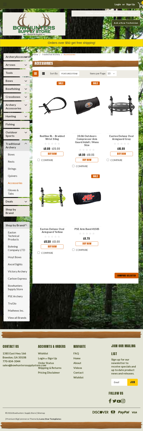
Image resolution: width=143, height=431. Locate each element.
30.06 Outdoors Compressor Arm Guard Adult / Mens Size (87, 141)
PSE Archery (15, 296)
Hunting (11, 116)
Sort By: (54, 73)
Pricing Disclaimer (49, 372)
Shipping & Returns (49, 367)
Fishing (10, 124)
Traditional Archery (13, 145)
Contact (78, 372)
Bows (9, 80)
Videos (77, 367)
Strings (12, 168)
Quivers (12, 175)
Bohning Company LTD (16, 248)
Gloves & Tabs (13, 191)
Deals (9, 201)
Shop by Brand (11, 211)
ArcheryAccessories (16, 56)
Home (35, 54)
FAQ (76, 353)
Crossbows (13, 96)
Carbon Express (17, 278)
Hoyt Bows (14, 257)
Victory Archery (17, 271)
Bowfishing (13, 88)
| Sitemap (40, 413)
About (77, 363)
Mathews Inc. (16, 310)
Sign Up (130, 4)
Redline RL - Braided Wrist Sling (52, 138)
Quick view (52, 105)
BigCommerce (22, 419)
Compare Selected (126, 275)
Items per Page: (98, 73)
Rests (11, 161)
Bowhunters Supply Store (15, 287)
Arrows (10, 64)
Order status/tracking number (105, 13)
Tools (9, 72)
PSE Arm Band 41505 (86, 229)
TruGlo (12, 303)
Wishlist (133, 13)
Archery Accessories (13, 106)
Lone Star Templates (50, 419)
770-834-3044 (11, 361)
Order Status (46, 363)
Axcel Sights (15, 264)
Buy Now (52, 154)
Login (118, 4)
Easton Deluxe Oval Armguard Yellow (52, 231)
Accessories (15, 183)
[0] (137, 5)
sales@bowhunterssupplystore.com (24, 365)
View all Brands (17, 317)
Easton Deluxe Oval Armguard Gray (121, 138)
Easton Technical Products (13, 236)
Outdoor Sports (11, 134)
